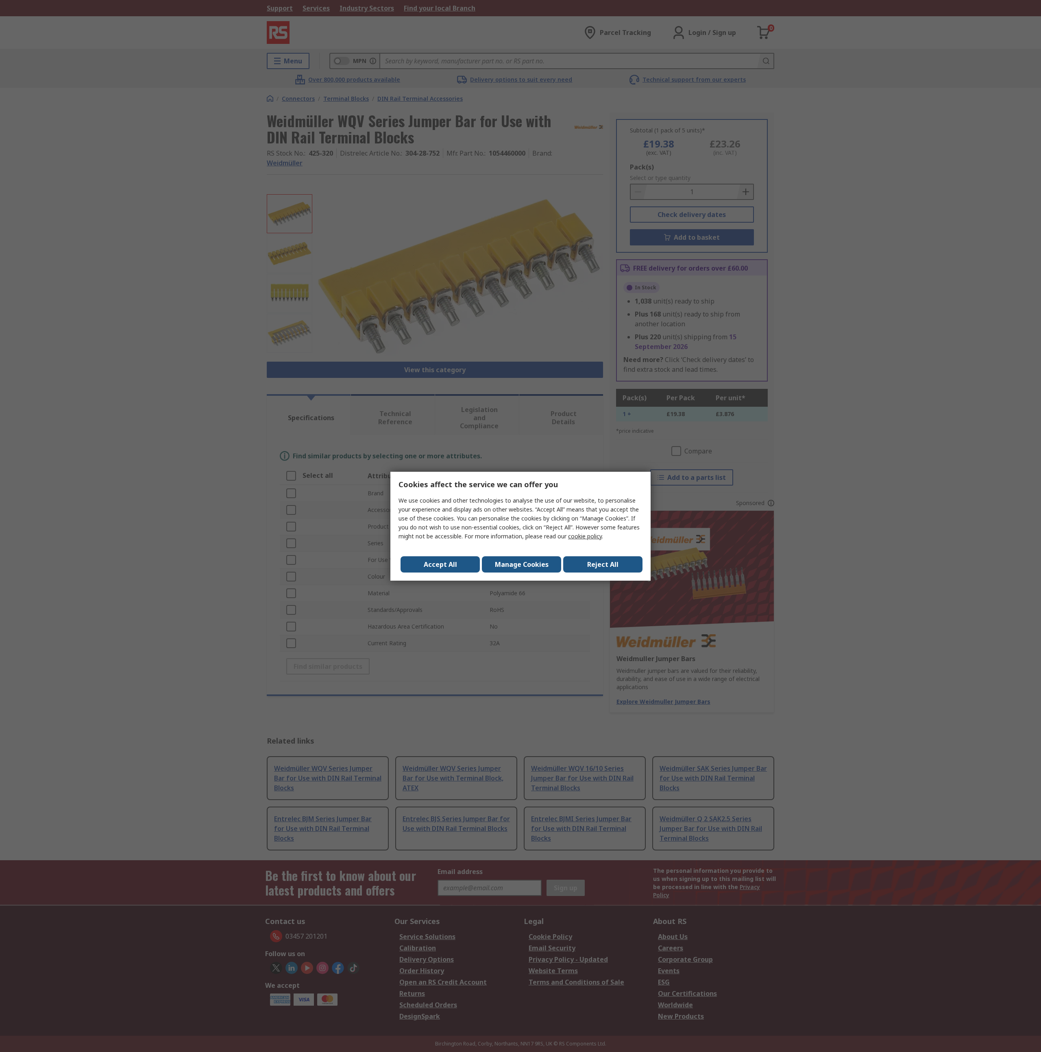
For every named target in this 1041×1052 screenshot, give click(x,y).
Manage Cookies (522, 564)
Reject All (603, 564)
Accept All (440, 564)
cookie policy (585, 536)
